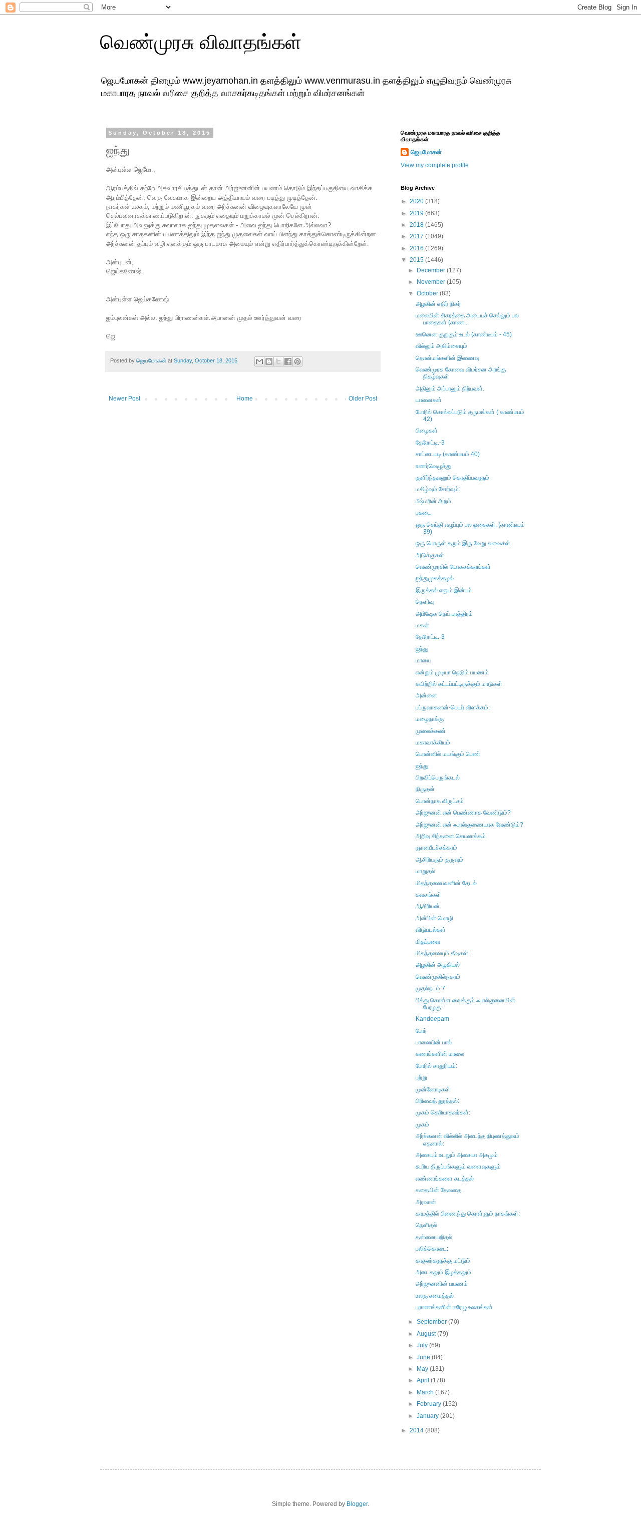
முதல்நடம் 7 (430, 988)
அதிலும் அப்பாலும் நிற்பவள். (450, 388)
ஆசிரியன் (428, 906)
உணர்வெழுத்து (433, 466)
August (427, 1333)
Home (244, 398)
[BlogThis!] (269, 361)
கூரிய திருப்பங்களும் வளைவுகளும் (458, 1166)
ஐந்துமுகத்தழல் (435, 578)
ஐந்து (422, 648)
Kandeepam (432, 1018)
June (424, 1357)
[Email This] (259, 361)
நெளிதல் (426, 1225)
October (428, 293)
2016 (417, 248)
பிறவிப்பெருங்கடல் (438, 777)
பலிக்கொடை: (432, 1248)
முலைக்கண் (431, 730)
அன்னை (426, 695)
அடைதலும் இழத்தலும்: (444, 1272)
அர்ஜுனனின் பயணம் (442, 1283)
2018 (417, 224)
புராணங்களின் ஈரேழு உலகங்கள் (454, 1307)
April (424, 1380)
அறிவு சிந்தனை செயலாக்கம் (451, 836)
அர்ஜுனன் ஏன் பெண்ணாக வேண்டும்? (463, 812)
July (423, 1345)
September (432, 1321)
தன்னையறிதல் (434, 1237)
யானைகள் (429, 400)
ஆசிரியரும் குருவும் (439, 859)
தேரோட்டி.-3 (430, 442)
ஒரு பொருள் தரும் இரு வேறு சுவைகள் (463, 543)
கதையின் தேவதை (438, 1190)
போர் (421, 1030)
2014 (417, 1430)
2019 (417, 213)
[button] (243, 280)
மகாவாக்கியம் (433, 742)
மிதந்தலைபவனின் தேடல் (446, 883)
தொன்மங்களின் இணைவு (447, 357)
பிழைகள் (427, 430)
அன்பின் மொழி (434, 918)
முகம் (422, 1124)
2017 (417, 236)
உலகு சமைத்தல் (435, 1295)
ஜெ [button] (110, 336)
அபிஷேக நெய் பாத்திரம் (444, 613)
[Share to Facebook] (288, 361)
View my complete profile (435, 165)
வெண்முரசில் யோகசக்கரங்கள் (453, 566)
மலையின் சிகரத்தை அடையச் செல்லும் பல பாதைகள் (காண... (467, 319)
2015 (417, 259)
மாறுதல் (425, 871)
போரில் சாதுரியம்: (436, 1065)
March (426, 1392)
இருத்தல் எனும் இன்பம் (444, 590)
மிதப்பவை (428, 941)
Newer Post (124, 398)
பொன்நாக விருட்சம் (440, 801)
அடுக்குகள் (430, 555)
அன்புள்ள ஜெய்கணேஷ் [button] (137, 299)
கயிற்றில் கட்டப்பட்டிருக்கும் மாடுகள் (459, 683)
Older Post (363, 398)
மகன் (422, 625)
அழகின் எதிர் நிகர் (438, 303)
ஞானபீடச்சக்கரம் (436, 847)
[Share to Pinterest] (297, 361)
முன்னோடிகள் (433, 1089)
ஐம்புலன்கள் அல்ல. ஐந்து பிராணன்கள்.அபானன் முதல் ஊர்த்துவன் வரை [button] (203, 317)
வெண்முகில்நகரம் (438, 976)
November (432, 281)
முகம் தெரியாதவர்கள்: (443, 1112)
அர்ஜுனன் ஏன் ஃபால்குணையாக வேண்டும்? (469, 824)
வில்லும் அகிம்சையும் (441, 345)
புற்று (421, 1077)
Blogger (357, 1503)
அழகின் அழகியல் (438, 964)
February (430, 1403)
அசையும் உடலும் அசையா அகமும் (457, 1155)
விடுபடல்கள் (431, 929)
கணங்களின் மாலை (440, 1053)
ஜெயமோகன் (426, 152)
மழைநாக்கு (430, 718)
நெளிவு (425, 601)
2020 (417, 201)
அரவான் (426, 1202)
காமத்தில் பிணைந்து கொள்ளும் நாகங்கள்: (468, 1213)
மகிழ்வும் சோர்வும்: (438, 489)
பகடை (423, 512)
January (428, 1415)
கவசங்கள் (428, 894)
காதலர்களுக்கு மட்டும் (443, 1260)
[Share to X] (278, 361)
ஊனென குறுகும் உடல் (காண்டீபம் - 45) (464, 334)
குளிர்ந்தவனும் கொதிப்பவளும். (453, 477)
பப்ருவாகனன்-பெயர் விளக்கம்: (453, 707)
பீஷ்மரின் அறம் (433, 501)
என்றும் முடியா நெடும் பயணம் (452, 672)
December (432, 270)
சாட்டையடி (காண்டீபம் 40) (448, 454)
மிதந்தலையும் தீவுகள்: (443, 953)
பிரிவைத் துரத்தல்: (437, 1100)
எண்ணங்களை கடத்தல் (445, 1178)
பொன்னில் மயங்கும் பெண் (448, 753)
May (423, 1368)
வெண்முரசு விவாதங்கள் (200, 42)
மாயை (423, 660)
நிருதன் (425, 789)
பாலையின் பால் (434, 1042)
